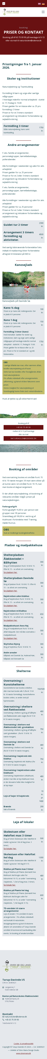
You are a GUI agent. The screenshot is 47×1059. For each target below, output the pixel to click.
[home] (10, 12)
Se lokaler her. (10, 848)
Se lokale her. (10, 885)
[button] (42, 12)
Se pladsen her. (10, 572)
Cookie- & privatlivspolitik (23, 1043)
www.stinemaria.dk (23, 1053)
